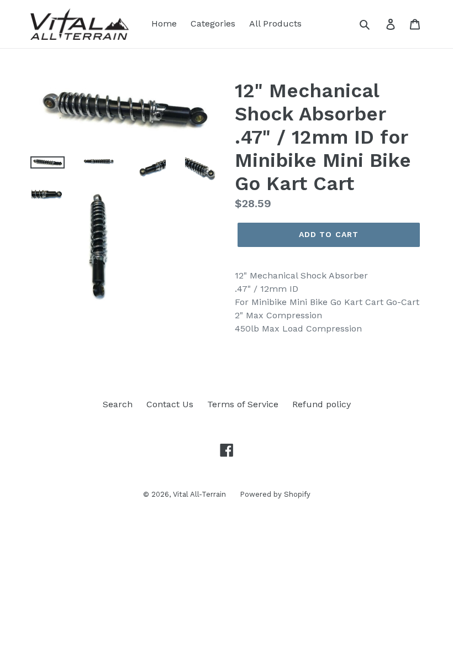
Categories (213, 23)
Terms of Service (242, 404)
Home (164, 23)
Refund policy (321, 404)
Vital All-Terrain (199, 494)
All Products (275, 23)
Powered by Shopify (275, 494)
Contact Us (169, 404)
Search (118, 404)
